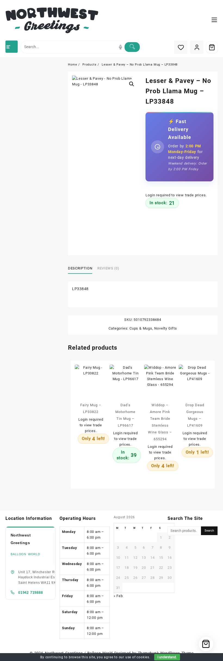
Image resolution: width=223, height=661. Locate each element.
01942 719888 (30, 593)
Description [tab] (80, 268)
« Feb (118, 596)
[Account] (196, 47)
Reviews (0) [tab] (108, 268)
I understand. (167, 657)
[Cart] (212, 47)
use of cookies (137, 657)
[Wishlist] (180, 47)
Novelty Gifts (165, 328)
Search (209, 530)
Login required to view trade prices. (176, 195)
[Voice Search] (120, 47)
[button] (132, 84)
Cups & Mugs (140, 328)
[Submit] (132, 47)
